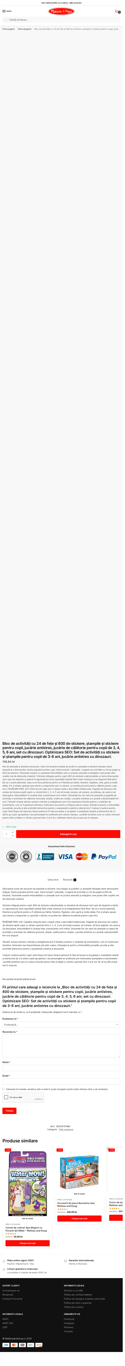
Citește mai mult (28, 1243)
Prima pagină (8, 29)
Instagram (69, 1323)
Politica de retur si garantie (78, 1303)
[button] (116, 11)
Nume (6, 1062)
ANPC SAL (7, 1323)
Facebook (69, 1319)
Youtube (68, 1331)
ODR (4, 1327)
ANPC (5, 1319)
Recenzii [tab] (69, 879)
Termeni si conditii (73, 1290)
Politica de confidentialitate (78, 1294)
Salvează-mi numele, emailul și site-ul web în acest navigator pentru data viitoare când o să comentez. (57, 1089)
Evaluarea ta (10, 1018)
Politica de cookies (73, 1307)
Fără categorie (24, 29)
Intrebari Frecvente (12, 1298)
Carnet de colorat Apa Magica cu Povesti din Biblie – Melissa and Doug (26, 1229)
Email (6, 1075)
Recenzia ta (9, 1031)
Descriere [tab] (53, 879)
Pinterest (68, 1327)
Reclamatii (7, 1294)
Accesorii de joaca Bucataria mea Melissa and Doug (76, 1205)
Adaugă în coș (68, 834)
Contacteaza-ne (11, 1290)
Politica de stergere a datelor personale (84, 1298)
